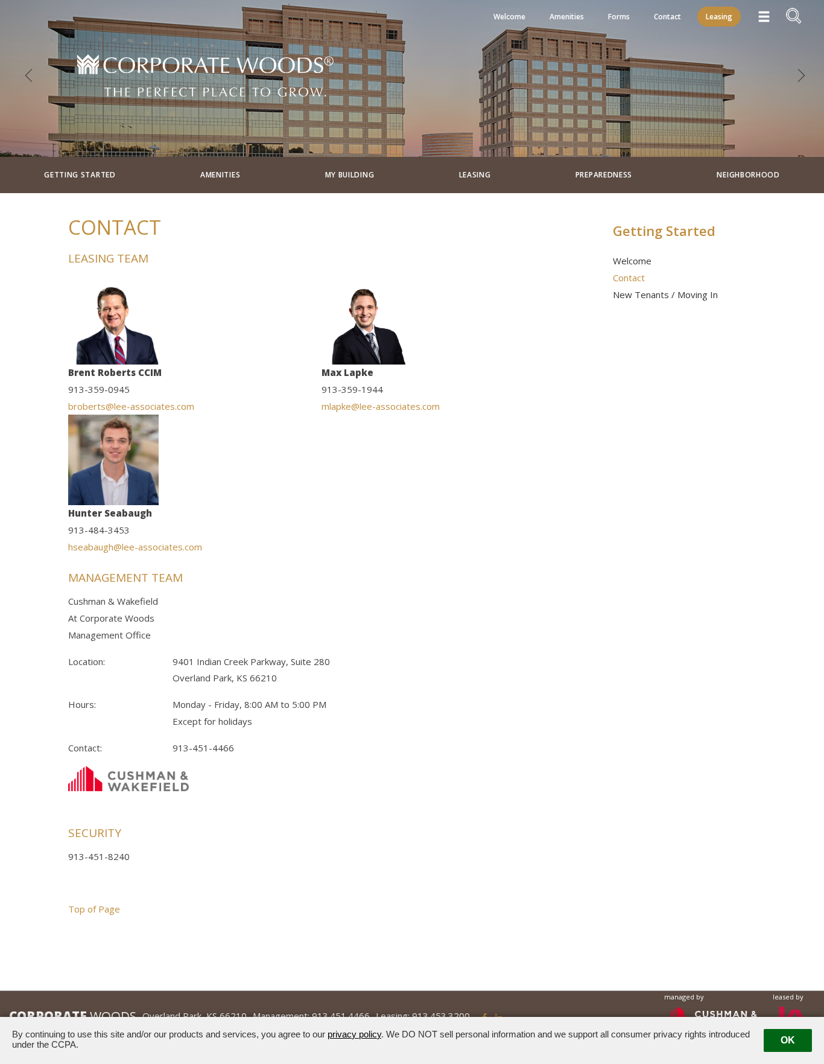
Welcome (509, 16)
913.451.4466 (341, 1016)
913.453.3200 (441, 1016)
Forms (619, 16)
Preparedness (603, 175)
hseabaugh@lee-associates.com (135, 547)
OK (788, 1040)
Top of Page (94, 909)
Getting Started (80, 175)
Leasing (719, 16)
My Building (350, 175)
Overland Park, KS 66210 (194, 1016)
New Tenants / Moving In (665, 294)
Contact (667, 16)
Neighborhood (748, 175)
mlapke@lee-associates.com (381, 406)
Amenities (567, 16)
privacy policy (354, 1034)
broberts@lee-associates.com (131, 406)
